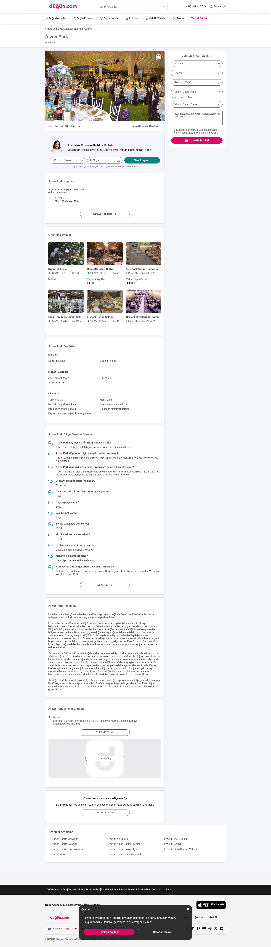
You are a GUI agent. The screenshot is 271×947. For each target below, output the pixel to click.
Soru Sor (102, 585)
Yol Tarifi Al (102, 732)
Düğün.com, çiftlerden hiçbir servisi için (105, 166)
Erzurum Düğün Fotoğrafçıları (123, 849)
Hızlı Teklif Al (201, 18)
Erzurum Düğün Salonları (63, 844)
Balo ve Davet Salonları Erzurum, (65, 28)
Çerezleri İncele (162, 932)
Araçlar (180, 18)
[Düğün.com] (63, 6)
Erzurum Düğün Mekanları (64, 839)
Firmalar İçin (220, 6)
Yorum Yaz (102, 812)
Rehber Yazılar (111, 18)
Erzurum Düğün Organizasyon (66, 849)
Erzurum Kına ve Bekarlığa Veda (124, 854)
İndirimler (133, 18)
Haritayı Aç (105, 758)
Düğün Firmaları (85, 18)
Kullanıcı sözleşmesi (187, 130)
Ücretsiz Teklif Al (199, 140)
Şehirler (199, 917)
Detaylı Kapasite (102, 214)
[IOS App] (211, 905)
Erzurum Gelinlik (173, 844)
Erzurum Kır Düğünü (118, 839)
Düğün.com (53, 889)
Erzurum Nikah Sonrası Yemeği (124, 844)
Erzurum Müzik (58, 854)
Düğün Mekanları (57, 18)
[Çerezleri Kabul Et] (188, 909)
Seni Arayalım (142, 160)
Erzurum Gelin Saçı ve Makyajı (180, 849)
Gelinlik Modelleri (157, 18)
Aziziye (88, 28)
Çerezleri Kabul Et (109, 932)
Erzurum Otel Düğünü (176, 839)
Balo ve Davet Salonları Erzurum (137, 889)
